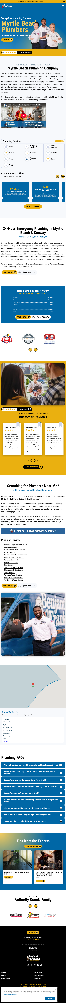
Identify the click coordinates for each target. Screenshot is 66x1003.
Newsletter (37, 978)
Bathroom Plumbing (11, 547)
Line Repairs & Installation (14, 557)
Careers (3, 975)
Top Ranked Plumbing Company (32, 1)
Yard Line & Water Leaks (13, 580)
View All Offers (33, 206)
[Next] (63, 176)
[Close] (55, 989)
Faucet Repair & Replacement (15, 555)
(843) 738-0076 (29, 272)
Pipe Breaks (8, 565)
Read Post (7, 877)
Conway (6, 741)
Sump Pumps (9, 572)
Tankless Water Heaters (13, 575)
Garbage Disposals (11, 560)
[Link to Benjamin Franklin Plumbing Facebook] (25, 965)
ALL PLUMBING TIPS (32, 846)
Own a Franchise (6, 978)
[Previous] (57, 176)
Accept (50, 998)
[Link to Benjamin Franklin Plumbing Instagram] (35, 965)
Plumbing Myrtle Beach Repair (15, 545)
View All (59, 141)
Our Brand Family (39, 975)
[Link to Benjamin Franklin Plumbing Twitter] (28, 965)
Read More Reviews (31, 467)
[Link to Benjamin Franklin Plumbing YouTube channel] (31, 965)
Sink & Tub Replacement (13, 567)
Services (3, 972)
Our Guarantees (38, 972)
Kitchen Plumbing (11, 562)
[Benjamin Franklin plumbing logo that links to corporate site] (7, 6)
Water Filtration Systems (13, 577)
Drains (37, 877)
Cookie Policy (13, 994)
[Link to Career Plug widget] (38, 965)
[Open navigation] (63, 6)
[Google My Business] (41, 965)
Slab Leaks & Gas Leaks (13, 570)
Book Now (6, 40)
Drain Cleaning (9, 552)
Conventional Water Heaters (15, 550)
